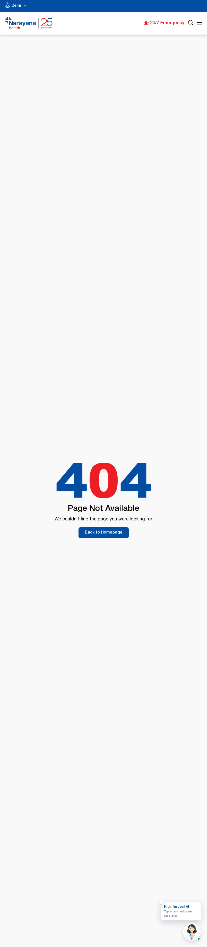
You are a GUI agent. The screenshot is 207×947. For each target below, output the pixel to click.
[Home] (29, 23)
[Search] (190, 23)
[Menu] (199, 23)
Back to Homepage (103, 533)
